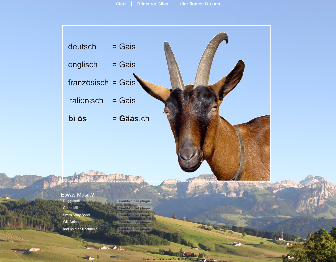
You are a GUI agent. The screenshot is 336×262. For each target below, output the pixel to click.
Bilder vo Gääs (152, 3)
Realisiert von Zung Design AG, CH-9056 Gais (168, 259)
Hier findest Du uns (200, 3)
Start (121, 3)
